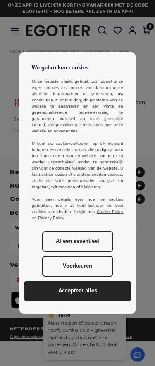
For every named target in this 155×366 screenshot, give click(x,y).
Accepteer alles (77, 291)
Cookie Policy (110, 211)
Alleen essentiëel (77, 241)
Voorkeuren (77, 266)
